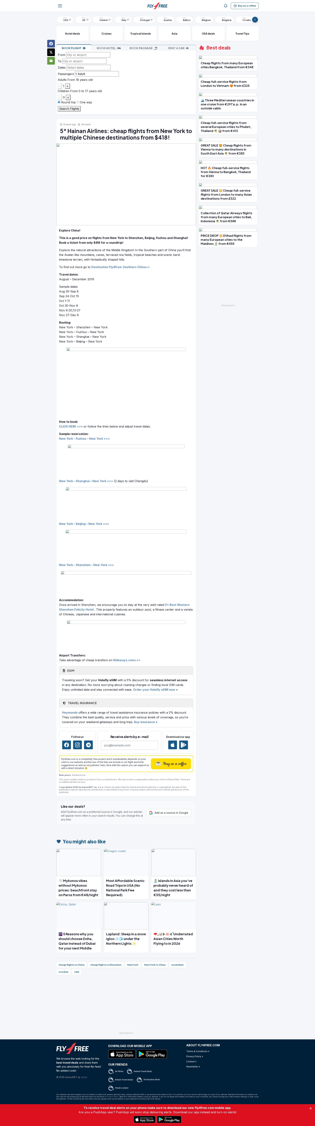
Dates (62, 67)
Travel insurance (82, 703)
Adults (62, 80)
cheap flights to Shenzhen (105, 964)
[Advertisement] (126, 1004)
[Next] (255, 20)
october (64, 971)
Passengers (66, 74)
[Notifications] (225, 5)
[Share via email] (51, 61)
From (61, 55)
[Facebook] (66, 745)
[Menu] (60, 5)
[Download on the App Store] (172, 745)
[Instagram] (77, 745)
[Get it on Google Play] (183, 745)
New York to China (155, 964)
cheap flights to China (71, 964)
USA (76, 971)
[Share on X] (51, 52)
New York (132, 964)
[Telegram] (88, 745)
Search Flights (69, 108)
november (177, 964)
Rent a (176, 48)
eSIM (70, 670)
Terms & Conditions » (197, 1051)
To (59, 61)
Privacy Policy (112, 1097)
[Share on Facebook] (51, 44)
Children (63, 91)
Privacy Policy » (194, 1056)
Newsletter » (193, 1066)
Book (71, 48)
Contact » (191, 1061)
